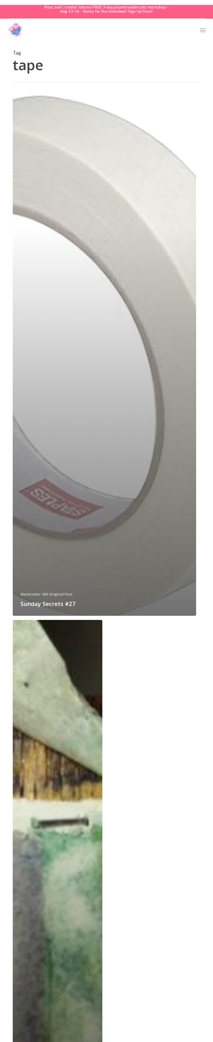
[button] (203, 30)
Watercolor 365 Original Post (47, 594)
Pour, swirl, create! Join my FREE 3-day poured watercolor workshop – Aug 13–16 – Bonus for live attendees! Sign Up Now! (106, 8)
